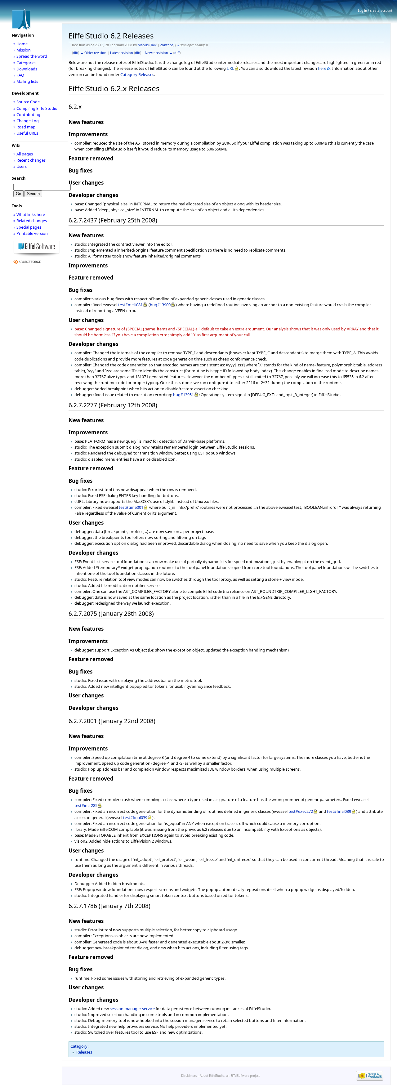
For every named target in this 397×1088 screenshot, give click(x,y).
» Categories (24, 62)
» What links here (29, 214)
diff (75, 53)
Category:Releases (137, 74)
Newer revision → (158, 53)
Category (78, 1046)
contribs (166, 45)
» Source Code (26, 102)
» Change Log (26, 120)
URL (230, 68)
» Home (20, 44)
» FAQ (18, 75)
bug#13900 (160, 304)
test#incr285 (85, 805)
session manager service (132, 1008)
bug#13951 (183, 394)
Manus (143, 45)
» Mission (22, 50)
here (322, 68)
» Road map (24, 127)
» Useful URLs (25, 133)
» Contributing (26, 114)
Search (18, 178)
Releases (84, 1052)
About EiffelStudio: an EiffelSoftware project (230, 1076)
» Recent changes (29, 160)
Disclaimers (189, 1076)
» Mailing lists (25, 81)
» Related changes (30, 220)
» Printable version (30, 233)
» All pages (23, 154)
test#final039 (339, 811)
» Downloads (25, 69)
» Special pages (27, 227)
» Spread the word (30, 56)
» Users (20, 166)
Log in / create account (375, 10)
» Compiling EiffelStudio (35, 108)
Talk (153, 45)
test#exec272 (300, 811)
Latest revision (121, 53)
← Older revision (93, 53)
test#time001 (131, 507)
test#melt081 (130, 304)
